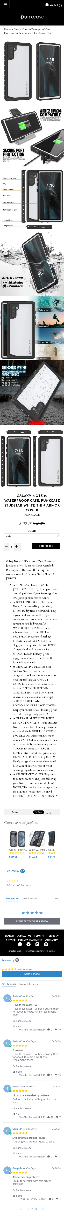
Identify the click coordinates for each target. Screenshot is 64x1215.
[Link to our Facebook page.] (19, 944)
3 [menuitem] (36, 1209)
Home (7, 29)
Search (9, 936)
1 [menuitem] (28, 1209)
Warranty (51, 940)
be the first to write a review (32, 921)
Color (32, 531)
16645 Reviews (25, 969)
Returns (39, 936)
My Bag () (55, 6)
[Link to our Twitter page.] (28, 944)
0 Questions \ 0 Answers (19, 885)
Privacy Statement (30, 940)
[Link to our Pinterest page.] (45, 944)
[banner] (32, 17)
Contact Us (24, 936)
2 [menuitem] (32, 1209)
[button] (18, 1026)
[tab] (12, 899)
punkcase (52, 951)
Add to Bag (46, 546)
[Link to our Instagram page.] (36, 944)
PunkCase (32, 515)
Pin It (48, 813)
